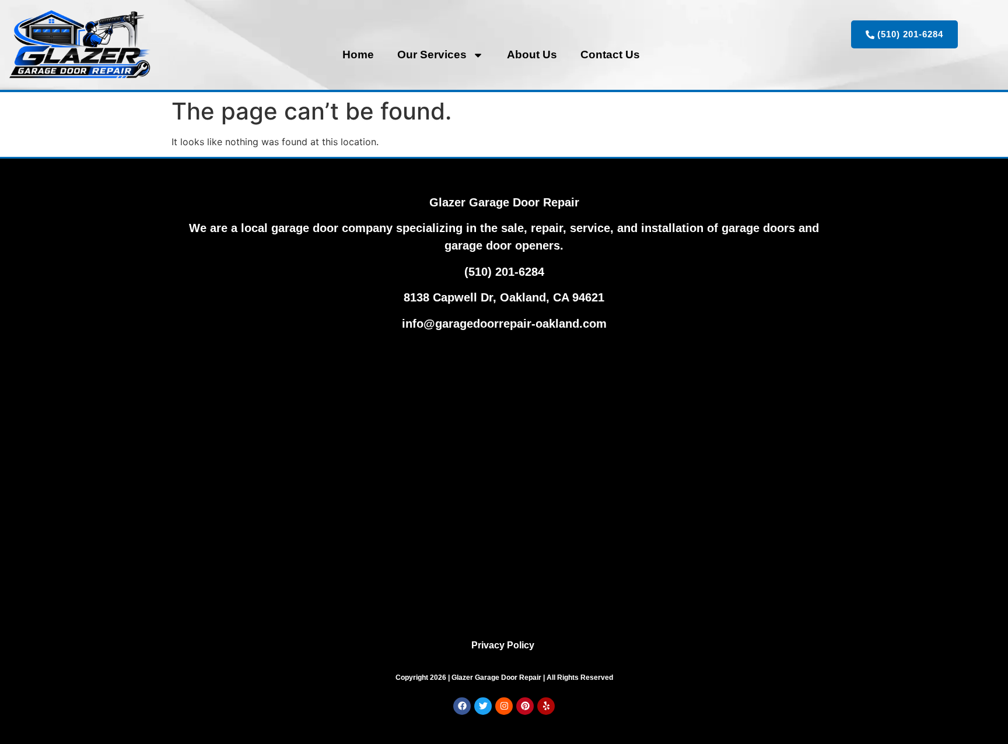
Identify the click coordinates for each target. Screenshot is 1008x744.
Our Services (432, 54)
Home (358, 54)
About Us (532, 54)
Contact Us (610, 54)
